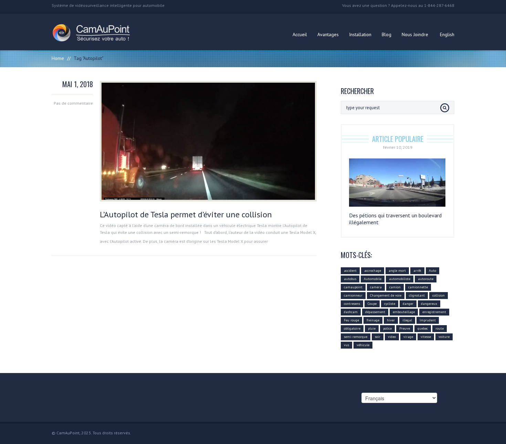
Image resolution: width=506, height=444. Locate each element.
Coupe (372, 303)
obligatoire (352, 328)
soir (377, 336)
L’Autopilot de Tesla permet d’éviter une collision (186, 214)
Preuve (404, 328)
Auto (432, 270)
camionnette (418, 287)
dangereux (429, 303)
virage (408, 336)
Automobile (372, 279)
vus (346, 345)
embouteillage (404, 312)
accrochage (372, 270)
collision (438, 295)
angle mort (397, 270)
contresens (352, 303)
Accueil (300, 34)
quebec (423, 328)
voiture (444, 336)
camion (395, 287)
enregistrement (434, 312)
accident (350, 270)
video (392, 336)
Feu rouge (351, 320)
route (439, 328)
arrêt (417, 270)
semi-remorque (355, 336)
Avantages (328, 34)
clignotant (417, 295)
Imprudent (428, 320)
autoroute (425, 279)
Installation (360, 34)
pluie (372, 328)
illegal (407, 320)
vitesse (426, 336)
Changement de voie (385, 295)
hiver (391, 320)
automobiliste (399, 279)
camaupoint (353, 287)
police (387, 328)
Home (58, 58)
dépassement (375, 312)
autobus (350, 279)
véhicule (363, 345)
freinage (373, 320)
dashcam (351, 312)
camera (376, 287)
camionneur (353, 295)
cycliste (389, 303)
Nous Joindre (415, 34)
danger (408, 303)
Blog (386, 34)
